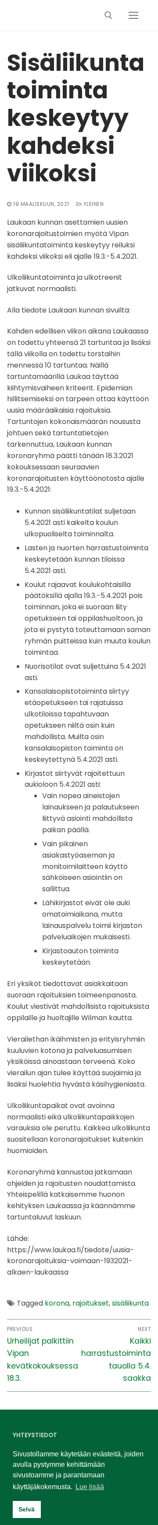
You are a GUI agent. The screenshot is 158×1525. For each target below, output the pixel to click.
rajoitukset (90, 1303)
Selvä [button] (26, 1509)
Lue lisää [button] (89, 1486)
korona (57, 1303)
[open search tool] (108, 15)
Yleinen (93, 204)
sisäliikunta (130, 1303)
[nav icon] (133, 15)
